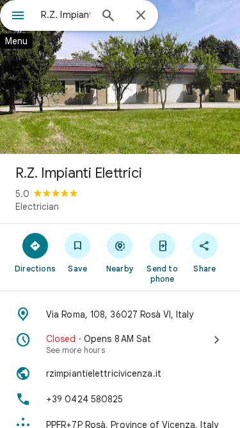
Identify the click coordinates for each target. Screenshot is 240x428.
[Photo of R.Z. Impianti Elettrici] (120, 77)
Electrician (37, 206)
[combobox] (65, 14)
